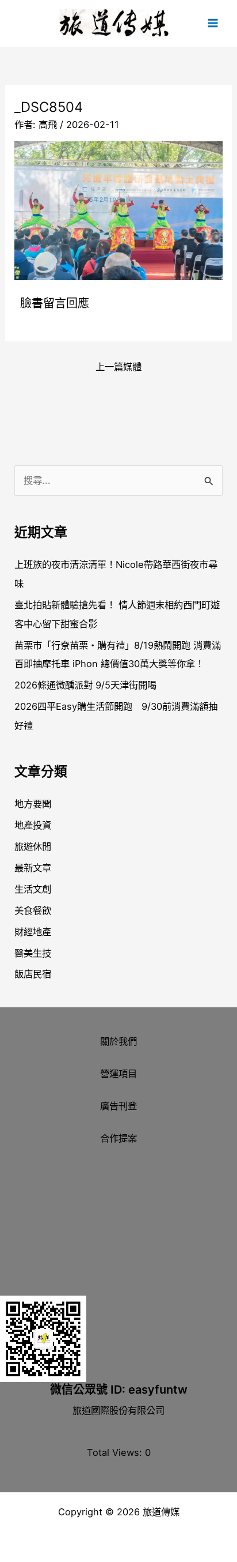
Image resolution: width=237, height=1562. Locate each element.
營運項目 (118, 1073)
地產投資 (32, 825)
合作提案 (118, 1138)
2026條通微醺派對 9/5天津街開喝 (85, 685)
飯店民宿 (32, 974)
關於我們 (118, 1041)
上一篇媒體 (118, 366)
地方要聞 (32, 804)
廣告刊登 (118, 1106)
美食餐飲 (32, 910)
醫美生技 (32, 953)
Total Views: (116, 1452)
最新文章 (32, 868)
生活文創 (32, 889)
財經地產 (32, 932)
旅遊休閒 (32, 846)
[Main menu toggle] (212, 23)
